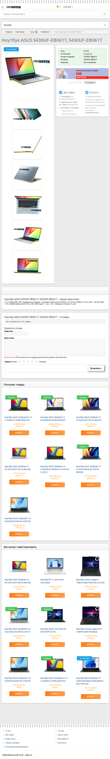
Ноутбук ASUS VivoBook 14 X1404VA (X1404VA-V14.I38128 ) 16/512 (54, 469)
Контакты (62, 743)
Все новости (63, 739)
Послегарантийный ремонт (17, 747)
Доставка (10, 735)
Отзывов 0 (90, 82)
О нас (8, 731)
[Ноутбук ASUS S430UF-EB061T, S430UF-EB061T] (27, 94)
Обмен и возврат (13, 743)
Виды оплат (11, 739)
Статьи (61, 731)
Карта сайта (63, 735)
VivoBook (88, 54)
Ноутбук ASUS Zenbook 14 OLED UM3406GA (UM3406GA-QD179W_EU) (90, 681)
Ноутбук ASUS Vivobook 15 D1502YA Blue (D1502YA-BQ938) (88, 469)
